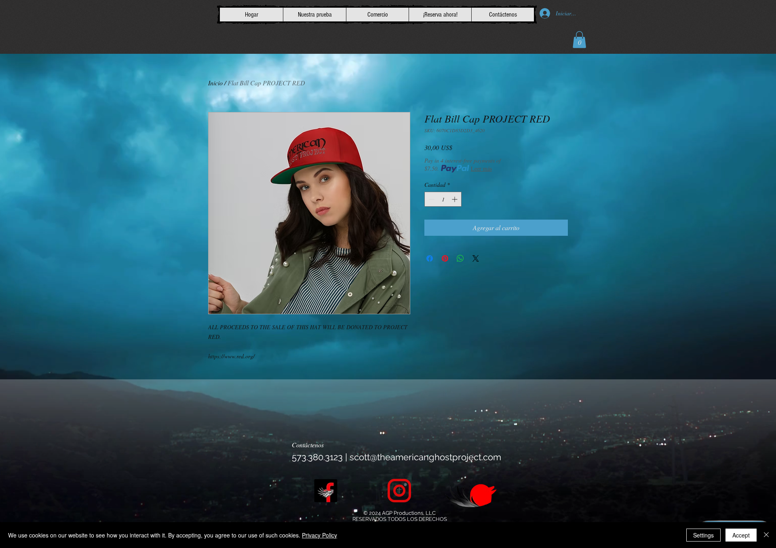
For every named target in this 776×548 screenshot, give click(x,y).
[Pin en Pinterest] (445, 258)
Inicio (215, 82)
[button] (579, 39)
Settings (703, 535)
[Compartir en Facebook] (429, 258)
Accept (741, 535)
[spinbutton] (443, 199)
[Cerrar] (766, 535)
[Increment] (455, 199)
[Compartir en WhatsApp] (460, 258)
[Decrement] (431, 199)
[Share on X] (476, 258)
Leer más (481, 168)
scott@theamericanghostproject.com (425, 457)
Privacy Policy (319, 535)
